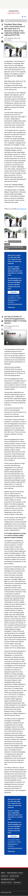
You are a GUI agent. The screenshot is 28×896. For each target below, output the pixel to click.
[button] (2, 24)
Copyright (17, 882)
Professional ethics (15, 873)
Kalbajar (7, 244)
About (3, 873)
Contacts (4, 876)
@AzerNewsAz (21, 209)
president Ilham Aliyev (15, 241)
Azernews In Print (8, 879)
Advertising (14, 876)
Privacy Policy (6, 882)
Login (24, 16)
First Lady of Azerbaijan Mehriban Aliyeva (14, 247)
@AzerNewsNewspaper (15, 304)
